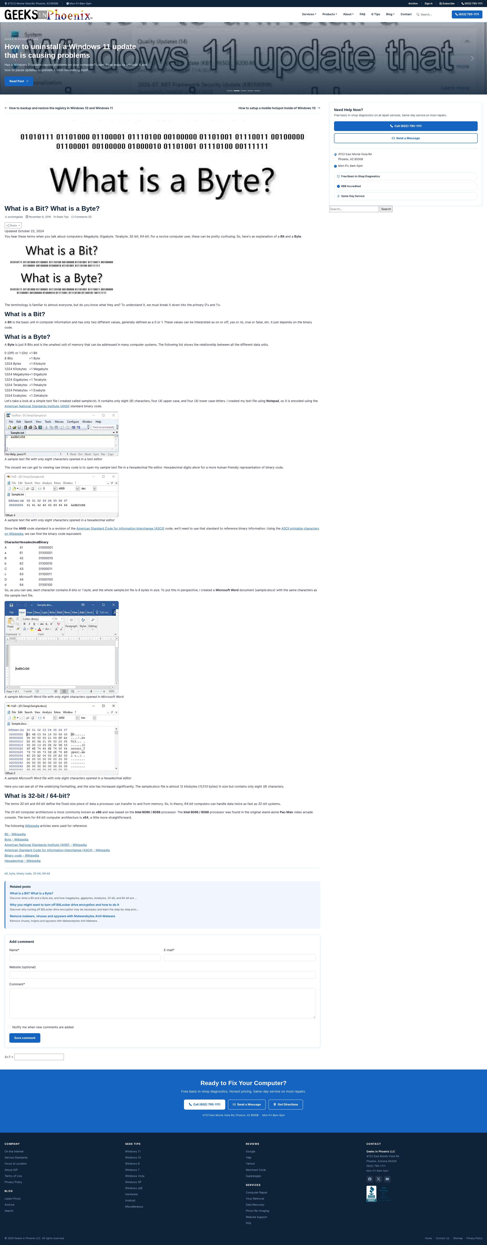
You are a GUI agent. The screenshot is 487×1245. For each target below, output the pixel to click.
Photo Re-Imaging (257, 1210)
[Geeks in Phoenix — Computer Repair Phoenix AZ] (48, 14)
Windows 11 (133, 1151)
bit (6, 873)
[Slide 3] (243, 91)
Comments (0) (83, 216)
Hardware (131, 1194)
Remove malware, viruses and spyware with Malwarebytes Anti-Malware (62, 916)
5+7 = (9, 1057)
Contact (406, 14)
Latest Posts (13, 1198)
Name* (14, 950)
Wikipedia (32, 826)
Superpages (253, 1176)
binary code (24, 873)
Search (9, 1210)
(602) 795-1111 (473, 3)
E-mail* (169, 950)
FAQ (362, 14)
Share (13, 225)
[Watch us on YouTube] (387, 1179)
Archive (413, 3)
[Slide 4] (250, 91)
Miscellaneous (134, 1206)
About (347, 14)
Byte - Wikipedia (16, 839)
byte (12, 873)
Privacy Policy (13, 1182)
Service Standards (16, 1157)
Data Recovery (255, 1204)
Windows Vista (134, 1176)
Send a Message (408, 138)
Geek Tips (63, 216)
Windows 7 (132, 1169)
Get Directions (288, 1104)
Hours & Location (16, 1163)
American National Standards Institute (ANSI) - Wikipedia (46, 845)
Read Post (17, 81)
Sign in (429, 3)
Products (328, 14)
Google (250, 1151)
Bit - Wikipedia (15, 834)
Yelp (248, 1157)
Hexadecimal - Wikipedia (23, 861)
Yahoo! (250, 1163)
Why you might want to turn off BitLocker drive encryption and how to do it (64, 905)
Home (428, 1238)
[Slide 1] (230, 91)
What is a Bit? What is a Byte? (31, 893)
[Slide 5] (257, 91)
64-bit (46, 873)
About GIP (11, 1169)
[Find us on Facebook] (369, 1179)
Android (130, 1200)
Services (308, 14)
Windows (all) (133, 1188)
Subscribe (448, 3)
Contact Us (442, 1238)
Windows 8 (132, 1163)
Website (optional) (22, 967)
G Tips (375, 14)
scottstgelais (15, 216)
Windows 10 (133, 1157)
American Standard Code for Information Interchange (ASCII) (120, 528)
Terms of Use (13, 1176)
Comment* (17, 984)
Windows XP (133, 1182)
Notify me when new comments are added (43, 1027)
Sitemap (458, 1238)
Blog (389, 14)
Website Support (256, 1217)
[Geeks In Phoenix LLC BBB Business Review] (378, 1193)
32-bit (37, 873)
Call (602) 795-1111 (408, 126)
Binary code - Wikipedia (22, 855)
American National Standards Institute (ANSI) (37, 406)
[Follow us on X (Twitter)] (378, 1179)
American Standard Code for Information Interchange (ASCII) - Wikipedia (57, 850)
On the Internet (14, 1151)
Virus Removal (255, 1198)
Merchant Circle (256, 1169)
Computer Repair (256, 1192)
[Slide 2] (237, 91)
